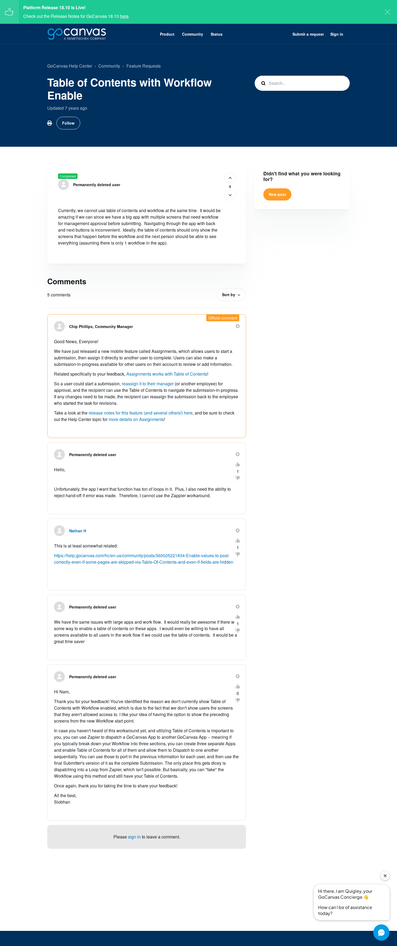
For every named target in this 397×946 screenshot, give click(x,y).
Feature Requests (143, 66)
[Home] (76, 34)
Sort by (228, 294)
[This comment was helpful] (237, 464)
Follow (68, 123)
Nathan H (77, 530)
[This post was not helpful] (230, 195)
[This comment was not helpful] (237, 478)
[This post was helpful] (230, 178)
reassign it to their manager (148, 383)
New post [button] (277, 194)
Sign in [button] (336, 34)
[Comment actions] (237, 326)
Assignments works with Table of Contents (166, 374)
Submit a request (308, 34)
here (124, 16)
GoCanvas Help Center (69, 66)
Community (192, 34)
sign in (134, 837)
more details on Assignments (136, 419)
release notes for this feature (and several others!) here (141, 413)
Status (217, 34)
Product (167, 34)
